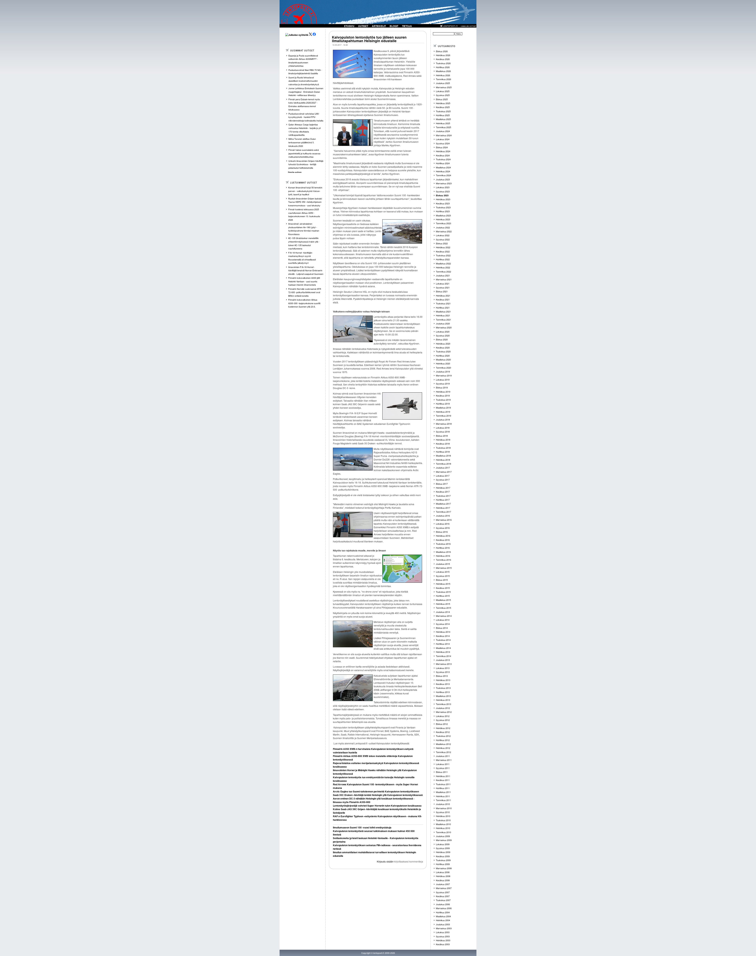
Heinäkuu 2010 (443, 816)
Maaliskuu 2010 (443, 824)
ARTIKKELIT (379, 26)
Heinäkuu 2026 (443, 55)
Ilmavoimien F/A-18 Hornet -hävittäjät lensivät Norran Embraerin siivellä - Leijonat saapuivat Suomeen (305, 270)
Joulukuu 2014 (443, 611)
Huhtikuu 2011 (443, 788)
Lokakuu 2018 (442, 427)
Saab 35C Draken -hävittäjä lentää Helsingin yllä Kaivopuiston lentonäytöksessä (378, 795)
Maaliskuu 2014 (443, 647)
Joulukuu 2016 (443, 515)
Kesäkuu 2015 (443, 587)
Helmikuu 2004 (443, 920)
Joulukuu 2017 (443, 467)
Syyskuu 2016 (443, 527)
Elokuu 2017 (442, 483)
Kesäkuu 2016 (443, 539)
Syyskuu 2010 (443, 812)
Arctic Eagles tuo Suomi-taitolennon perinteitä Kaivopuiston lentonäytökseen (376, 791)
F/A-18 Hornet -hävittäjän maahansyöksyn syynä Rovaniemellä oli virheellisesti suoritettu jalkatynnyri (302, 258)
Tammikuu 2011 (443, 800)
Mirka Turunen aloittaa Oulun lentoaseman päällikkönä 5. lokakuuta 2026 (302, 142)
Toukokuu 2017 (443, 495)
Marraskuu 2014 (444, 615)
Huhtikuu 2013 (443, 692)
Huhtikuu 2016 (443, 547)
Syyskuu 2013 (443, 671)
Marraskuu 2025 (444, 87)
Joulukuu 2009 (443, 836)
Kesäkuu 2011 (443, 780)
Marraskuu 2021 (444, 279)
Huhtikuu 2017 (443, 499)
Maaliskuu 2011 (443, 792)
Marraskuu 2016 (444, 519)
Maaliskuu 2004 (443, 916)
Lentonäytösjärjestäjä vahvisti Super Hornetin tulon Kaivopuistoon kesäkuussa (377, 805)
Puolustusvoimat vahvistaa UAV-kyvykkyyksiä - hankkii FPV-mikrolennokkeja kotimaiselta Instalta (305, 117)
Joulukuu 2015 (443, 563)
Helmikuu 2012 (443, 747)
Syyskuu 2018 (443, 431)
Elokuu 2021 (442, 291)
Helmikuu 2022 (443, 267)
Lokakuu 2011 (442, 764)
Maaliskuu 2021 (443, 311)
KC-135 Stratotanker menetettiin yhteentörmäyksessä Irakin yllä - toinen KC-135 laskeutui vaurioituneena (304, 243)
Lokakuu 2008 (442, 872)
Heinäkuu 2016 (443, 535)
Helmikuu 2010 (443, 828)
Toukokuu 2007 (443, 900)
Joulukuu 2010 (443, 804)
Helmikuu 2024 (443, 171)
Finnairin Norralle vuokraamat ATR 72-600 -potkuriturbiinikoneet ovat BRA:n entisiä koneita (304, 292)
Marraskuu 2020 (444, 327)
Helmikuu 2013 (443, 699)
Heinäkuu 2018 (443, 439)
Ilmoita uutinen (295, 172)
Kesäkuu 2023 (443, 203)
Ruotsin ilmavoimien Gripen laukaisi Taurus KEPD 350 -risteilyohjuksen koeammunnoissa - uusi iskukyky (305, 202)
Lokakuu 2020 (442, 331)
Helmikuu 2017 (443, 507)
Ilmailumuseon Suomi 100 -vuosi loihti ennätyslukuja (362, 827)
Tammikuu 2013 (443, 704)
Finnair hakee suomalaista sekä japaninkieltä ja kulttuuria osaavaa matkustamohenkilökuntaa (304, 153)
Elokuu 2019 (442, 387)
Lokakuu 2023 (442, 187)
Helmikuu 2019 (443, 411)
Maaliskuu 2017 (443, 503)
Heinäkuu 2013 (443, 680)
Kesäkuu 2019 (443, 395)
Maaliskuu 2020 (443, 359)
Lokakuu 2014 (442, 619)
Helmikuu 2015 (443, 603)
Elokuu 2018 (442, 435)
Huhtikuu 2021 (443, 307)
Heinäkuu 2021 (443, 295)
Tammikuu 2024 (443, 175)
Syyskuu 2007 (443, 892)
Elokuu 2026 (442, 51)
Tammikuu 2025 (443, 127)
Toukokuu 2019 (443, 399)
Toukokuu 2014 (443, 639)
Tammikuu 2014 (443, 656)
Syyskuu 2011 (443, 768)
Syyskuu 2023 (443, 191)
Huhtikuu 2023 (443, 211)
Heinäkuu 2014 (443, 631)
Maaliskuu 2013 (443, 696)
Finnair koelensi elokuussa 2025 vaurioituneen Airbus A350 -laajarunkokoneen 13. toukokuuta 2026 (304, 214)
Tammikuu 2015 (443, 607)
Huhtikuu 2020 (443, 355)
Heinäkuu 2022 (443, 247)
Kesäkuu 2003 (443, 944)
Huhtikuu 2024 (443, 163)
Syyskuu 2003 (443, 936)
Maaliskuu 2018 (443, 455)
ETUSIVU (349, 26)
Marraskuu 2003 (444, 928)
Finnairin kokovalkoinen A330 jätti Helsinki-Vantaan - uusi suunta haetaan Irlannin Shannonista (304, 281)
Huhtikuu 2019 (443, 403)
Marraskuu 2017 (444, 471)
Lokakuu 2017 (442, 475)
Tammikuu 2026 (443, 79)
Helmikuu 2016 (443, 555)
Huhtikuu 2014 (443, 643)
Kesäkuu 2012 (443, 732)
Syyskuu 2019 (443, 383)
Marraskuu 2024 (444, 135)
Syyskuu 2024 (443, 143)
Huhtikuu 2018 (443, 451)
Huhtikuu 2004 (443, 912)
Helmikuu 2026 (443, 75)
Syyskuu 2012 (443, 720)
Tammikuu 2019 (443, 415)
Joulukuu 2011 (443, 756)
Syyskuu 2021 (443, 287)
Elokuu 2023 (442, 195)
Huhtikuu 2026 (443, 67)
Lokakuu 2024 (442, 139)
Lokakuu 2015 (442, 571)
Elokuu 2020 (442, 339)
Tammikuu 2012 (443, 752)
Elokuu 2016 (442, 531)
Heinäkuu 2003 (443, 940)
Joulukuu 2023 (443, 179)
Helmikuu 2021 (443, 315)
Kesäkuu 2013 (443, 684)
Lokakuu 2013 (442, 668)
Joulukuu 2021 (443, 275)
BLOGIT (394, 26)
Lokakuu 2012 (442, 716)
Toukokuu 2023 (443, 207)
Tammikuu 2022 (443, 271)
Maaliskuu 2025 (443, 119)
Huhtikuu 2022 (443, 259)
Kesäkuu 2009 (443, 856)
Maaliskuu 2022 (443, 263)
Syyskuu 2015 (443, 575)
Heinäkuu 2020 (443, 343)
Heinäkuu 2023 (443, 199)
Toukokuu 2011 (443, 784)
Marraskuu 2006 (444, 908)
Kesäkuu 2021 (443, 299)
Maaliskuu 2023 (443, 215)
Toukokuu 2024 (443, 159)
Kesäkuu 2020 (443, 347)
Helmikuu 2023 (443, 219)
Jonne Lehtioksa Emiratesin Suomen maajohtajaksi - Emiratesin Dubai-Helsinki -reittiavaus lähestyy (305, 92)
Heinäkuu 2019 (443, 391)
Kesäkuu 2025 (443, 107)
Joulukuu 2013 (443, 659)
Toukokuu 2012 (443, 735)
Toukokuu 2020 (443, 351)
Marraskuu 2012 (444, 711)
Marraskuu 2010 (444, 808)
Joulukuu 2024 (443, 131)
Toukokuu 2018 (443, 447)
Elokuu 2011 (442, 772)
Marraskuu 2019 (444, 375)
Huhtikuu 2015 (443, 595)
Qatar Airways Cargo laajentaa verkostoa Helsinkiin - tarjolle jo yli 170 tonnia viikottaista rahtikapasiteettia (304, 129)
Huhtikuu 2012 (443, 740)
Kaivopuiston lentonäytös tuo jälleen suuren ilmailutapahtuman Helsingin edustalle (369, 39)
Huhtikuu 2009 (443, 864)
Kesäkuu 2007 (443, 896)
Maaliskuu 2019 (443, 407)
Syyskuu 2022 (443, 239)
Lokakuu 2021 (442, 283)
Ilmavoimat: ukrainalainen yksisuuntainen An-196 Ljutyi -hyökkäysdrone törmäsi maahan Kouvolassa (303, 229)
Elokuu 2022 (442, 243)
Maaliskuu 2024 (443, 167)
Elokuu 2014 (442, 627)
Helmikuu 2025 (443, 123)
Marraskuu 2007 (444, 888)
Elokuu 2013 (442, 675)
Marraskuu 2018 (444, 423)
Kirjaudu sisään (385, 861)
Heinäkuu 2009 (443, 852)
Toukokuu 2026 (443, 63)
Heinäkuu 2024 (443, 151)
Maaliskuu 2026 (443, 71)
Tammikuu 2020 (443, 367)
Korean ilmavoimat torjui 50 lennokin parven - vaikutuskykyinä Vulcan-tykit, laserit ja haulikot (305, 191)
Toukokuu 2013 (443, 687)
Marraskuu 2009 (444, 840)
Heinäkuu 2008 (443, 876)
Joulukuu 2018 (443, 419)
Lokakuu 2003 (442, 932)
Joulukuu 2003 (443, 924)
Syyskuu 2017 (443, 479)
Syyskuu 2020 (443, 335)
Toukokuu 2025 (443, 111)
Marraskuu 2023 (444, 183)
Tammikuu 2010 (443, 832)
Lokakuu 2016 (442, 523)
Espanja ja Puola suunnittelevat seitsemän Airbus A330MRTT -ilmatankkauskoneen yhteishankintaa (303, 61)
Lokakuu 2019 (442, 379)
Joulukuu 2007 (443, 884)
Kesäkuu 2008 (443, 880)
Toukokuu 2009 (443, 860)
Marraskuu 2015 (444, 567)
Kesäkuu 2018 (443, 443)
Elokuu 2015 (442, 579)
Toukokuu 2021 (443, 303)
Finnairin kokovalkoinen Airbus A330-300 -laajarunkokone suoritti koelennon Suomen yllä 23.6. (304, 303)
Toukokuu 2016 (443, 543)
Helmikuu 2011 (443, 796)
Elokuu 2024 (442, 147)
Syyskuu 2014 (443, 623)
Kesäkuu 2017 (443, 491)
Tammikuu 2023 (443, 223)
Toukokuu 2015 (443, 591)
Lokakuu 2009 (442, 844)
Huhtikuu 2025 (443, 115)
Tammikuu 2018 (443, 463)
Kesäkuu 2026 (443, 59)
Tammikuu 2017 (443, 511)
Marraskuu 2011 (444, 759)
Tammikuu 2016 (443, 559)
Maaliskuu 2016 (443, 551)
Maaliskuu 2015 (443, 599)
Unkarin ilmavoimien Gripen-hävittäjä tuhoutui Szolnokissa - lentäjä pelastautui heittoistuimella (305, 164)
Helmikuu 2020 (443, 363)
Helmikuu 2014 (443, 651)
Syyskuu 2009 (443, 848)
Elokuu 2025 (442, 99)
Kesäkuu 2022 (443, 251)
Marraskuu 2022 (444, 231)
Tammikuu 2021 (443, 319)
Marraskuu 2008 (444, 868)
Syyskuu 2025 (443, 95)
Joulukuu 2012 (443, 708)
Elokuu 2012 (442, 723)
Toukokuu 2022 (443, 255)
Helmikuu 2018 (443, 459)
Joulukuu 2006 (443, 904)
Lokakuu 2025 (442, 91)
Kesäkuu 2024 (443, 155)
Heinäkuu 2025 (443, 103)
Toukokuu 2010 (443, 820)
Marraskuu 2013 (444, 663)
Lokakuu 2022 (442, 235)
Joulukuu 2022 (443, 227)
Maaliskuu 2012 (443, 744)
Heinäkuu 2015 (443, 583)
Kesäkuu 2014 (443, 635)
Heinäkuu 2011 (443, 776)
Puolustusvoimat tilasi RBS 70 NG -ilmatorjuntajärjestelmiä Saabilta (305, 71)
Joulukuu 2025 (443, 83)
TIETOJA (407, 26)
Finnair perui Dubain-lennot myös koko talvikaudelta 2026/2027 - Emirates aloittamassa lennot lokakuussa (304, 104)
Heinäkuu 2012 (443, 728)
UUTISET (363, 26)
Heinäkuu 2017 (443, 487)
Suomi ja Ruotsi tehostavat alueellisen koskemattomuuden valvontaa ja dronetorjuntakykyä (303, 81)
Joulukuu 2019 (443, 371)
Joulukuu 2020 (443, 323)
